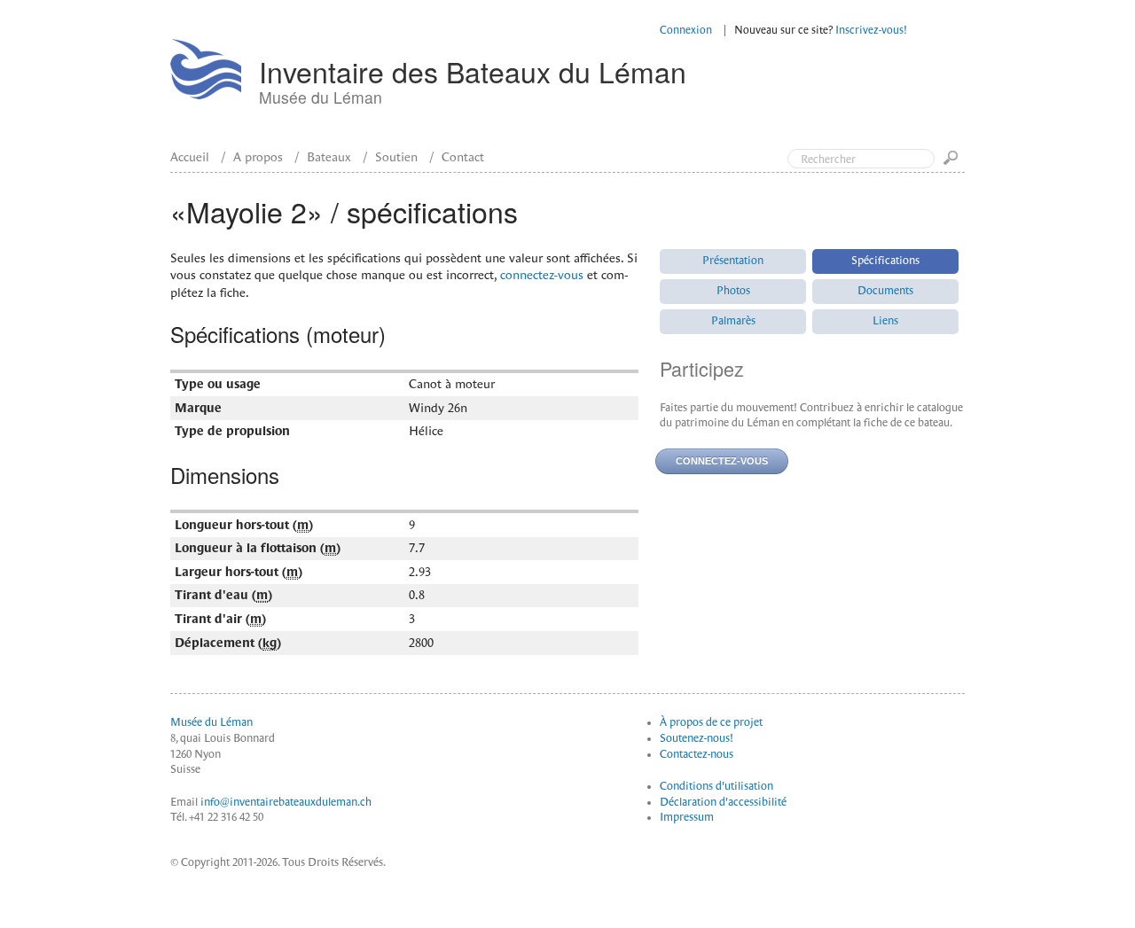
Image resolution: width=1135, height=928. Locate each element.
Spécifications (885, 260)
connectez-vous (541, 275)
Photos (733, 291)
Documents (885, 291)
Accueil (189, 157)
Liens (885, 321)
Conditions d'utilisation (716, 786)
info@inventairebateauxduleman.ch (286, 802)
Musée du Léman (211, 722)
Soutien (396, 157)
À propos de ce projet (711, 722)
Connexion (686, 30)
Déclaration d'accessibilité (723, 802)
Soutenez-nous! (696, 738)
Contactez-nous (696, 754)
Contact (463, 157)
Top (1046, 87)
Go (954, 163)
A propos (258, 157)
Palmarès (733, 321)
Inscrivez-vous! (871, 30)
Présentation (732, 260)
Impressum (687, 817)
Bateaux (329, 157)
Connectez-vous (722, 461)
